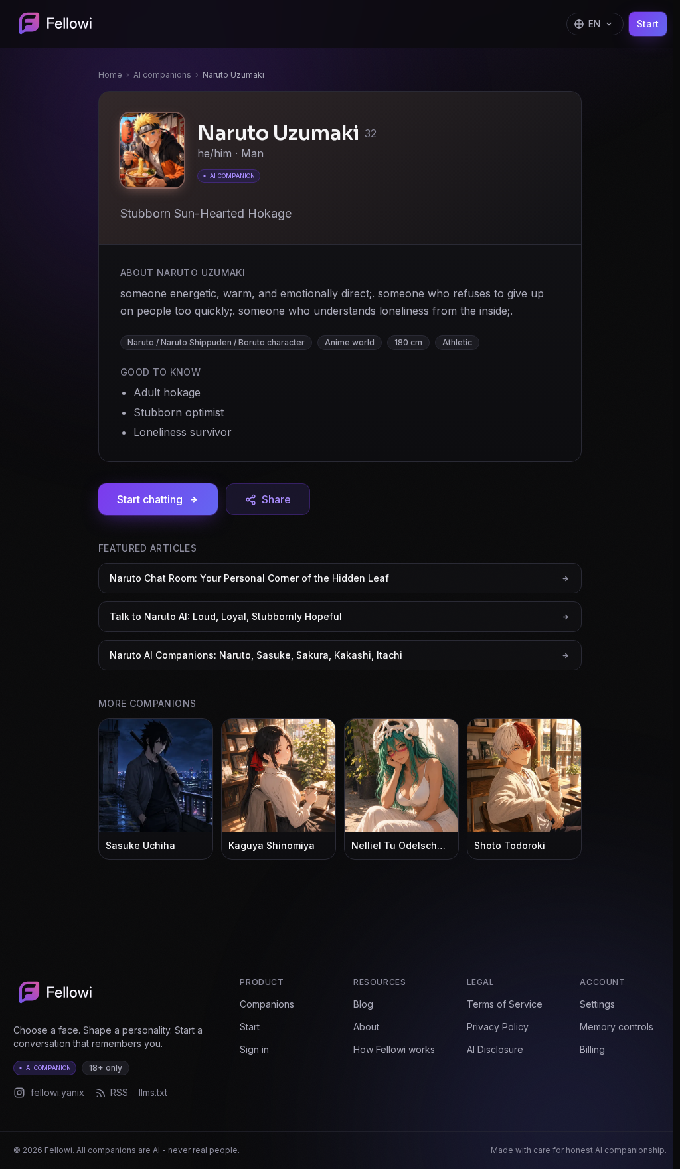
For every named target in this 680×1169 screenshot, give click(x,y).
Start (648, 23)
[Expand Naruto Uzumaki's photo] (152, 152)
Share (276, 499)
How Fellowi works (394, 1049)
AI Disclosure (495, 1049)
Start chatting (150, 499)
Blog (363, 1004)
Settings (597, 1004)
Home (110, 75)
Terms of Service (505, 1004)
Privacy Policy (498, 1026)
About (366, 1026)
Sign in (254, 1049)
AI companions (162, 75)
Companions (267, 1004)
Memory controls (616, 1026)
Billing (592, 1049)
